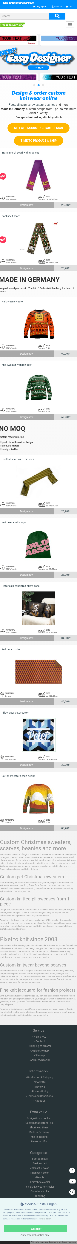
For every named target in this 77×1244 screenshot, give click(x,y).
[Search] (57, 16)
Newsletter (40, 1082)
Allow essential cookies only (35, 1235)
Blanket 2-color (40, 1168)
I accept (35, 1228)
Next (71, 58)
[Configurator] (12, 24)
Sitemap (40, 1055)
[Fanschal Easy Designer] (38, 57)
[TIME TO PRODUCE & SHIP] (38, 144)
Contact (40, 1041)
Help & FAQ (40, 1036)
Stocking (40, 1195)
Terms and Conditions (40, 1096)
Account (58, 6)
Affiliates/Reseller (40, 1059)
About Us (40, 1100)
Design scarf (40, 1163)
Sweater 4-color (40, 1191)
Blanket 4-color (40, 1172)
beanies (50, 104)
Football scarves (19, 104)
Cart (70, 6)
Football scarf (40, 1158)
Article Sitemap (40, 1050)
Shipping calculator (40, 1045)
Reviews (40, 1086)
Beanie (40, 1177)
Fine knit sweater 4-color (40, 1186)
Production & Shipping (40, 1077)
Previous (5, 58)
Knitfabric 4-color (40, 1182)
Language (40, 6)
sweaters (38, 104)
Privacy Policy (40, 1091)
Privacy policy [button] (45, 1219)
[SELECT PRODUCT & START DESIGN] (38, 132)
